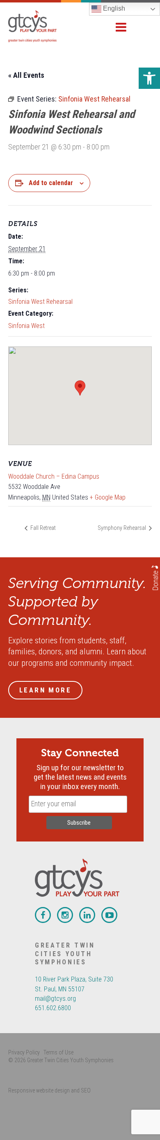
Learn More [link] (45, 690)
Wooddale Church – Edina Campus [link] (53, 476)
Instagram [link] (65, 915)
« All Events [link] (26, 75)
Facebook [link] (43, 915)
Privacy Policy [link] (24, 1052)
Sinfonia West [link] (26, 326)
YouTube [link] (109, 915)
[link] (149, 78)
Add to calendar (51, 183)
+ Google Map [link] (108, 497)
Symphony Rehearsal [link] (122, 528)
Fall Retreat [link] (42, 528)
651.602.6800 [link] (53, 1008)
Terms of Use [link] (58, 1052)
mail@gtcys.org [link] (55, 998)
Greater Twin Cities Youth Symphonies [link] (41, 26)
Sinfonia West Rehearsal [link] (40, 301)
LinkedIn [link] (87, 915)
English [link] (113, 8)
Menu (121, 27)
